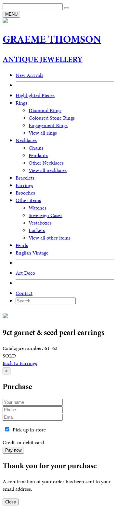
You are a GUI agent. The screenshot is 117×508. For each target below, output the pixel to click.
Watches (37, 207)
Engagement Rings (48, 125)
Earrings (24, 185)
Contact (24, 293)
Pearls (22, 245)
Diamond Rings (45, 110)
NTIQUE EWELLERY (43, 59)
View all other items (50, 237)
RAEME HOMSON (52, 39)
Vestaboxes (40, 222)
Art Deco (25, 273)
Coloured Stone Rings (52, 118)
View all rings (43, 133)
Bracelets (25, 177)
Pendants (38, 155)
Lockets (37, 230)
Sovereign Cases (45, 215)
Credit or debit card (23, 442)
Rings (21, 103)
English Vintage (32, 252)
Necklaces (26, 140)
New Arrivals (29, 75)
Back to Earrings (20, 363)
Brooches (25, 192)
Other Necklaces (46, 163)
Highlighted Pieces (35, 95)
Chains (36, 148)
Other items (28, 200)
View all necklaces (48, 170)
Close (10, 502)
